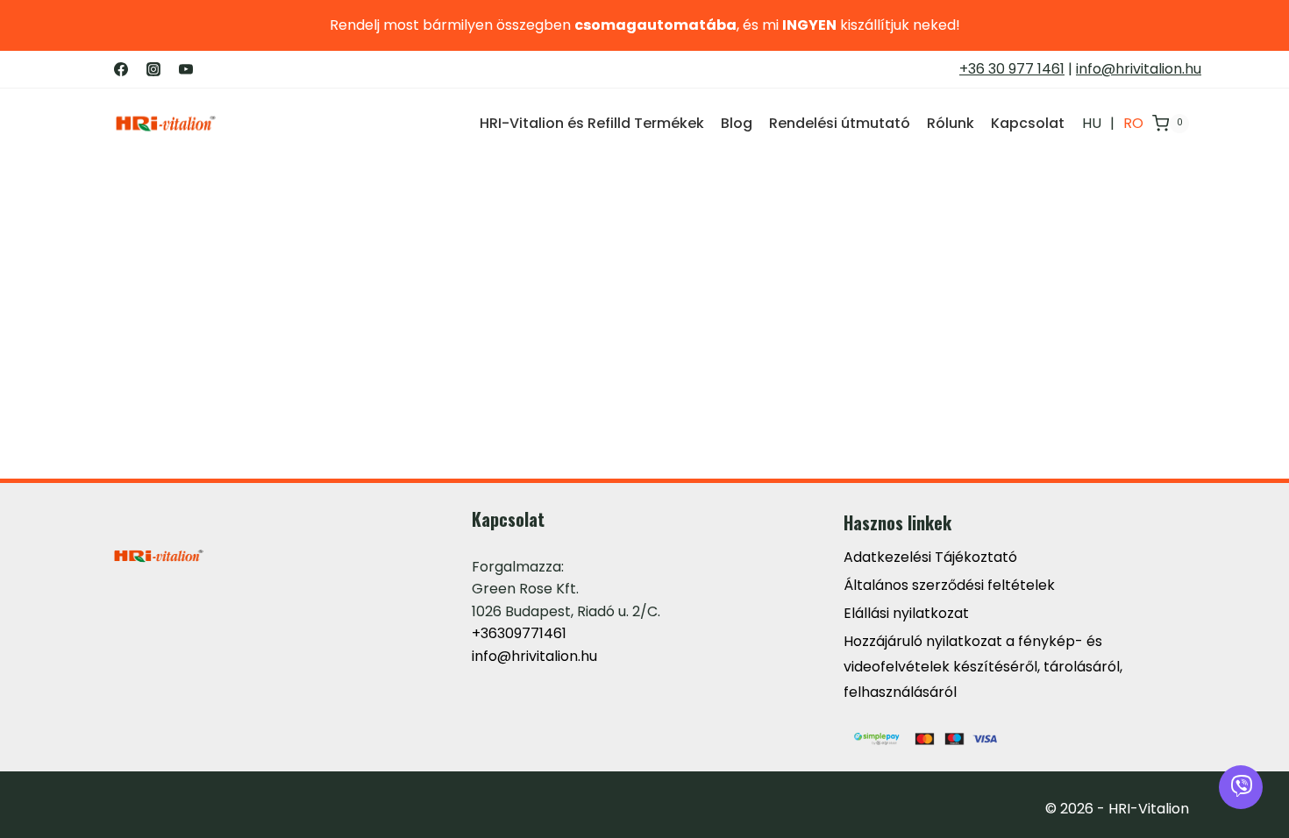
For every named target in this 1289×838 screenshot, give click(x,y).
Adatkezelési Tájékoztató (930, 557)
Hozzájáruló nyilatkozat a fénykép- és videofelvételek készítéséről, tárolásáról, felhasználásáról (983, 666)
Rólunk (950, 123)
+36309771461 (519, 633)
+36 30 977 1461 (1012, 69)
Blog (736, 123)
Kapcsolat (1028, 123)
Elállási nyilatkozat (906, 613)
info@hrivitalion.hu (1138, 69)
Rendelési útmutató (839, 123)
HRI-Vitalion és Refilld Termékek (592, 123)
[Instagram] (153, 69)
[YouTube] (186, 69)
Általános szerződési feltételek (949, 585)
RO (1133, 123)
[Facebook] (121, 69)
